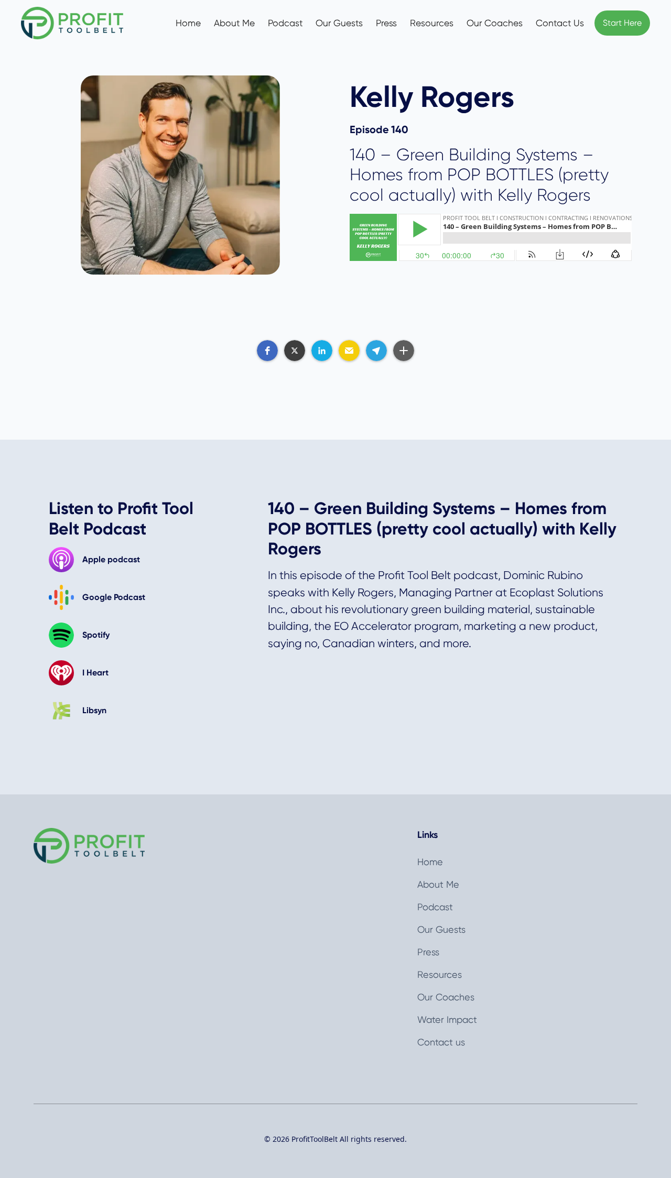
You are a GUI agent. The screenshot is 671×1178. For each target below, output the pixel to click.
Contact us (441, 1042)
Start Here (622, 23)
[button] (267, 350)
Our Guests (339, 23)
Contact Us (560, 23)
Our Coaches (495, 23)
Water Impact (447, 1019)
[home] (83, 23)
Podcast (285, 23)
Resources (431, 23)
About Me (234, 23)
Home (188, 23)
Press (386, 23)
